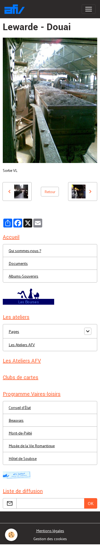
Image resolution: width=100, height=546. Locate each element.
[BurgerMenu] (89, 9)
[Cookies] (11, 535)
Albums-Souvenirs (23, 276)
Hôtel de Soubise (23, 458)
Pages (14, 331)
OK (91, 503)
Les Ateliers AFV (22, 345)
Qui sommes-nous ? (25, 250)
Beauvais (16, 420)
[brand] (15, 9)
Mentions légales (50, 530)
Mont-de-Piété (20, 432)
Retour (49, 191)
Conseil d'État (20, 407)
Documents (18, 263)
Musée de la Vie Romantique (32, 445)
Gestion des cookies (50, 539)
